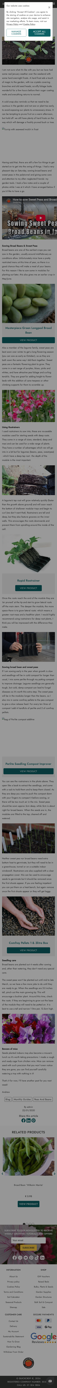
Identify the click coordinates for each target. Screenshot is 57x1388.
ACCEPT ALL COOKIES (39, 32)
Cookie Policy (29, 24)
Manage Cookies (16, 32)
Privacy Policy (13, 24)
